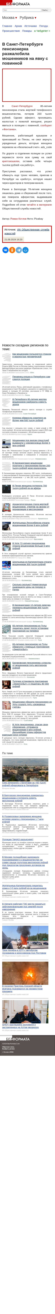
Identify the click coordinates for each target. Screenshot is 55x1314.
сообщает (46, 125)
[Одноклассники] (12, 250)
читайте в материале (39, 204)
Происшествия (11, 30)
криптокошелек (10, 161)
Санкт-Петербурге (22, 106)
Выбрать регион (8, 1049)
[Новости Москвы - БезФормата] (15, 3)
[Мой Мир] (25, 250)
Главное (7, 26)
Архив (18, 26)
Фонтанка (9, 129)
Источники (30, 26)
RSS (11, 1052)
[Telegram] (19, 250)
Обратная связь (8, 1047)
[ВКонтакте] (5, 250)
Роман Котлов (18, 218)
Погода (43, 26)
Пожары (27, 30)
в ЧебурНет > (42, 30)
